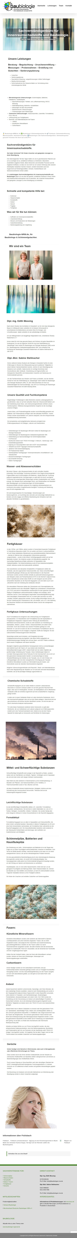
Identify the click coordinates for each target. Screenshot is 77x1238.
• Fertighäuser (7, 1184)
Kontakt (55, 1235)
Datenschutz (49, 1235)
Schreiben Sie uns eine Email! (17, 1153)
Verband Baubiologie (10, 1205)
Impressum (42, 1235)
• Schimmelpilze (7, 1176)
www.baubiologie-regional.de (11, 1227)
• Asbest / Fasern (8, 1182)
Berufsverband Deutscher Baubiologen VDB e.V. (18, 1208)
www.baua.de (70, 1201)
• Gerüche (6, 1186)
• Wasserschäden (8, 1178)
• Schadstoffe (7, 1180)
